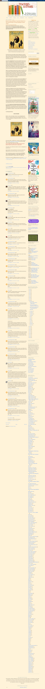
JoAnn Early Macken (10, 178)
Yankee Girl (30, 563)
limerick (29, 600)
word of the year (30, 654)
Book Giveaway (10, 167)
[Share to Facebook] (11, 166)
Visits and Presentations (31, 45)
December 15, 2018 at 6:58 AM (13, 225)
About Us (10, 17)
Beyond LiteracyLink (34, 264)
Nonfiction (24, 167)
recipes (29, 629)
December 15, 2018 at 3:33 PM (13, 239)
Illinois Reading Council (31, 434)
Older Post (25, 424)
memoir (29, 602)
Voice (29, 545)
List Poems (29, 448)
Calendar (14, 17)
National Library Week (31, 470)
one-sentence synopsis (31, 609)
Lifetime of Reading (31, 446)
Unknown (9, 290)
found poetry (30, 587)
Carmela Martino (30, 362)
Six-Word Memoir (30, 519)
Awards (29, 381)
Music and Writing (30, 462)
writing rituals (30, 668)
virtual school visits (31, 653)
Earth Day (29, 405)
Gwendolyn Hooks (30, 365)
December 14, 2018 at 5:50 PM (13, 191)
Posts (30, 91)
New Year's (29, 477)
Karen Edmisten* (34, 281)
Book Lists (29, 390)
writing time (30, 670)
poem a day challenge (31, 618)
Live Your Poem (33, 280)
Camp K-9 (29, 394)
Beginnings (29, 386)
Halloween (29, 426)
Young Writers (22, 17)
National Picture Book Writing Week (33, 473)
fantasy (29, 582)
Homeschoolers (30, 427)
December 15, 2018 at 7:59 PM (13, 262)
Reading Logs (30, 504)
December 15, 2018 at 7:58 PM (13, 256)
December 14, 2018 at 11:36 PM (13, 213)
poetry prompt (30, 622)
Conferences (30, 401)
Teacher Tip (30, 524)
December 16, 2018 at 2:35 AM (13, 280)
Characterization (30, 395)
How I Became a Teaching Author (33, 430)
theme (29, 648)
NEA (29, 466)
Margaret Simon (10, 222)
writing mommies (30, 666)
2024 (30, 291)
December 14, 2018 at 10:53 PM (13, 205)
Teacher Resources (31, 523)
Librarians (29, 445)
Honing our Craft (30, 428)
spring (29, 644)
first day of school (30, 585)
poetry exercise (30, 619)
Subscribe (34, 63)
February (31, 323)
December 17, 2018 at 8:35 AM (13, 306)
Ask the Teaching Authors (32, 380)
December (31, 301)
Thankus (29, 535)
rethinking (29, 632)
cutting (29, 578)
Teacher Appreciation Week (32, 522)
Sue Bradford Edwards (11, 173)
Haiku (29, 425)
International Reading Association (33, 437)
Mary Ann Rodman (31, 371)
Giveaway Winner (30, 423)
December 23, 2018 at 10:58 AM (13, 395)
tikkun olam (30, 650)
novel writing (30, 607)
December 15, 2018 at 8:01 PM (13, 273)
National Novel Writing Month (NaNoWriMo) (32, 472)
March (31, 322)
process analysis (30, 625)
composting (29, 572)
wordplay (29, 655)
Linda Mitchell (10, 362)
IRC (28, 431)
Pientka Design (23, 687)
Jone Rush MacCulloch (34, 272)
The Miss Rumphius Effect (35, 265)
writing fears (30, 662)
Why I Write (30, 550)
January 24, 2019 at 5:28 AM (13, 420)
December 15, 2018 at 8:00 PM (13, 267)
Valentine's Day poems (31, 542)
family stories (30, 581)
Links (18, 17)
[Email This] (9, 166)
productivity (30, 626)
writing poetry (30, 667)
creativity (29, 575)
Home (7, 17)
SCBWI (29, 514)
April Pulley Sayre (30, 379)
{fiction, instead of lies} (35, 251)
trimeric (29, 652)
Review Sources (30, 507)
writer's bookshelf (30, 658)
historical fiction (30, 593)
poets (29, 623)
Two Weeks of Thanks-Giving (32, 541)
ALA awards (30, 376)
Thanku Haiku (30, 534)
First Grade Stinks (30, 413)
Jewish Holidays (30, 441)
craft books (29, 573)
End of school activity (31, 408)
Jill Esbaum (29, 367)
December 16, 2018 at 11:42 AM (13, 299)
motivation (29, 606)
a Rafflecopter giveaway (9, 163)
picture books (30, 614)
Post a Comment (8, 422)
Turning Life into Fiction (31, 538)
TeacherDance (34, 263)
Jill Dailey (32, 250)
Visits (26, 17)
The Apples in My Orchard (35, 275)
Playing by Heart (30, 491)
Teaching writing (30, 530)
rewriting (29, 634)
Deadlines (29, 404)
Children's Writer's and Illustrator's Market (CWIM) (33, 399)
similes (29, 640)
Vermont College (30, 543)
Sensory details (30, 515)
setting (29, 639)
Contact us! (29, 209)
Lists (29, 449)
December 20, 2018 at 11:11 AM (13, 351)
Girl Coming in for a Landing (32, 420)
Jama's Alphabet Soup (34, 269)
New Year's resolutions (31, 479)
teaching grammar (30, 646)
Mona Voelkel (33, 259)
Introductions (30, 440)
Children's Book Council (31, 396)
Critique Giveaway (30, 403)
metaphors (29, 603)
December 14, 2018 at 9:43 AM (13, 175)
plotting (29, 616)
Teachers (29, 527)
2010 (30, 336)
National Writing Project (31, 476)
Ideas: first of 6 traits (31, 433)
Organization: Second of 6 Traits (32, 484)
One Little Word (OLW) (31, 483)
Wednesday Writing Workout (32, 546)
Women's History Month (31, 551)
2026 (30, 289)
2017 (30, 326)
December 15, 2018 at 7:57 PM (13, 250)
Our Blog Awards (30, 47)
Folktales (29, 415)
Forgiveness (29, 417)
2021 (30, 296)
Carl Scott (9, 235)
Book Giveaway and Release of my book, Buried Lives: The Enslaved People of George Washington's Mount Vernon (16, 22)
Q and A (29, 498)
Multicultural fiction (31, 461)
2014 (30, 330)
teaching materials (30, 647)
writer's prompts (30, 659)
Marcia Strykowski (10, 417)
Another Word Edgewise (35, 282)
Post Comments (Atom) (12, 426)
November (31, 311)
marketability (30, 601)
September (31, 313)
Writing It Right (30, 558)
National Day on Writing (31, 467)
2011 (30, 334)
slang (29, 641)
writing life (29, 665)
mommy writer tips (31, 604)
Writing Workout (30, 560)
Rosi (8, 199)
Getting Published (30, 419)
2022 (30, 294)
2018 (30, 300)
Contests (29, 402)
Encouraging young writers (32, 406)
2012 (30, 333)
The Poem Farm (33, 283)
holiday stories (30, 594)
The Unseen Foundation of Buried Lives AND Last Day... (34, 305)
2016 (30, 327)
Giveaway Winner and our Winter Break (33, 303)
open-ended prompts (31, 610)
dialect (29, 579)
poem (29, 617)
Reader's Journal (30, 500)
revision (29, 633)
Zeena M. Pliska (30, 372)
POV (29, 487)
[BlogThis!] (10, 166)
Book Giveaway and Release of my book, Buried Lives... (34, 308)
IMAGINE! (31, 309)
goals (29, 590)
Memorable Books (30, 457)
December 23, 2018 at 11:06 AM (13, 415)
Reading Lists (30, 503)
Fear (28, 411)
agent (29, 566)
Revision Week (30, 508)
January (31, 324)
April (31, 320)
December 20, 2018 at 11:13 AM (13, 359)
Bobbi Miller (30, 360)
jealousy (29, 596)
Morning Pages (30, 459)
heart (29, 592)
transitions (29, 651)
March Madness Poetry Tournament (33, 454)
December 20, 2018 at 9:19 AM (13, 318)
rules (29, 636)
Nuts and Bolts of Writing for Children (33, 481)
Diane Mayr (9, 185)
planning (29, 615)
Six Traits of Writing (31, 517)
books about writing (31, 570)
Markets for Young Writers (31, 43)
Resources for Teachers (31, 44)
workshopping (30, 656)
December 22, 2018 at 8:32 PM (13, 388)
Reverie (33, 262)
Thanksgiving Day (30, 533)
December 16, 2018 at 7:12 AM (13, 287)
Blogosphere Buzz (30, 388)
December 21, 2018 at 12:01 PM (13, 378)
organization (30, 611)
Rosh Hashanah (30, 510)
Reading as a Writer (31, 505)
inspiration (29, 595)
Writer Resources (30, 553)
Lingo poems (30, 447)
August (31, 315)
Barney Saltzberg (30, 383)
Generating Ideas (30, 418)
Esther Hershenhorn (10, 207)
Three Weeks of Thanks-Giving (32, 536)
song (28, 643)
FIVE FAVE (30, 410)
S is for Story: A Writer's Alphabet (33, 512)
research (29, 630)
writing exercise (30, 661)
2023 (30, 293)
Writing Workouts (30, 17)
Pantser (29, 488)
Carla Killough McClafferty (17, 167)
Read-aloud (29, 499)
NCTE (29, 465)
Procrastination (30, 497)
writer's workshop (30, 660)
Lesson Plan (30, 444)
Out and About (30, 485)
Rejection (29, 506)
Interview (29, 438)
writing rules (30, 669)
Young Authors (30, 565)
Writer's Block (30, 555)
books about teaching (31, 568)
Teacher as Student (31, 526)
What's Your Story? (31, 549)
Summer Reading (30, 521)
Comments (30, 92)
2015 (30, 329)
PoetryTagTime (30, 496)
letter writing (30, 599)
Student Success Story (31, 520)
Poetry (29, 492)
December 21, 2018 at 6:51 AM (13, 368)
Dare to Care (33, 258)
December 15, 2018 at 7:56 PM (13, 244)
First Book (29, 412)
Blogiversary (30, 387)
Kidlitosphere (30, 442)
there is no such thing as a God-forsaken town (33, 256)
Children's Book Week (31, 397)
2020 (30, 297)
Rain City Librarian (34, 277)
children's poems (30, 571)
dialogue (29, 580)
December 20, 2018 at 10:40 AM (13, 337)
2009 (30, 337)
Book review (30, 392)
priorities (29, 624)
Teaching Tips (30, 529)
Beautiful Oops (30, 385)
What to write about (31, 548)
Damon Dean (9, 380)
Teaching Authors (30, 528)
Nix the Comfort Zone (34, 257)
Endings (29, 409)
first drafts (29, 586)
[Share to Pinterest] (12, 166)
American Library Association (32, 378)
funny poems (30, 589)
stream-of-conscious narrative (32, 645)
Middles (29, 458)
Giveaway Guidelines (31, 422)
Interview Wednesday (31, 439)
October (31, 312)
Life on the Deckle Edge (35, 276)
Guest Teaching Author (31, 424)
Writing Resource (30, 559)
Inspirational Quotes (31, 435)
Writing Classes (30, 557)
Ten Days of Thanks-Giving (32, 531)
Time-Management (30, 537)
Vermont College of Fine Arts (32, 544)
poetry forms (30, 621)
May (30, 319)
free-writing (30, 588)
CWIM (29, 393)
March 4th (29, 453)
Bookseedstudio (33, 249)
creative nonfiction (30, 574)
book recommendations (31, 567)
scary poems (30, 637)
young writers (30, 672)
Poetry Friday (30, 493)
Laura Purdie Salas (31, 369)
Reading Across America (31, 501)
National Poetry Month (31, 475)
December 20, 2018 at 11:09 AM (13, 344)
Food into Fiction (30, 416)
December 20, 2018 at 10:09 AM (13, 328)
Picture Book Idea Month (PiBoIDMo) (33, 489)
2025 (30, 290)
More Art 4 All (34, 248)
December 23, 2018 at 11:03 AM (13, 406)
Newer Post (7, 424)
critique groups (30, 577)
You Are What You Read (31, 564)
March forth (30, 456)
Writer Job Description (31, 552)
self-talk (29, 638)
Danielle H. (9, 228)
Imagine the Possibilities (34, 270)
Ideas (29, 432)
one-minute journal (31, 608)
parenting (29, 612)
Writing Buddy (30, 556)
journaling (29, 597)
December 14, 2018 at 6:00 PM (13, 197)
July (30, 316)
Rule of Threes (30, 511)
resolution (29, 631)
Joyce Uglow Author (34, 274)
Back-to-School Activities (31, 382)
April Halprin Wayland (11, 275)
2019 (30, 298)
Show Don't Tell (30, 516)
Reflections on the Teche (35, 268)
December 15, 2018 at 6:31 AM (13, 219)
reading (29, 628)
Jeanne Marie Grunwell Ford (32, 366)
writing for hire (30, 663)
